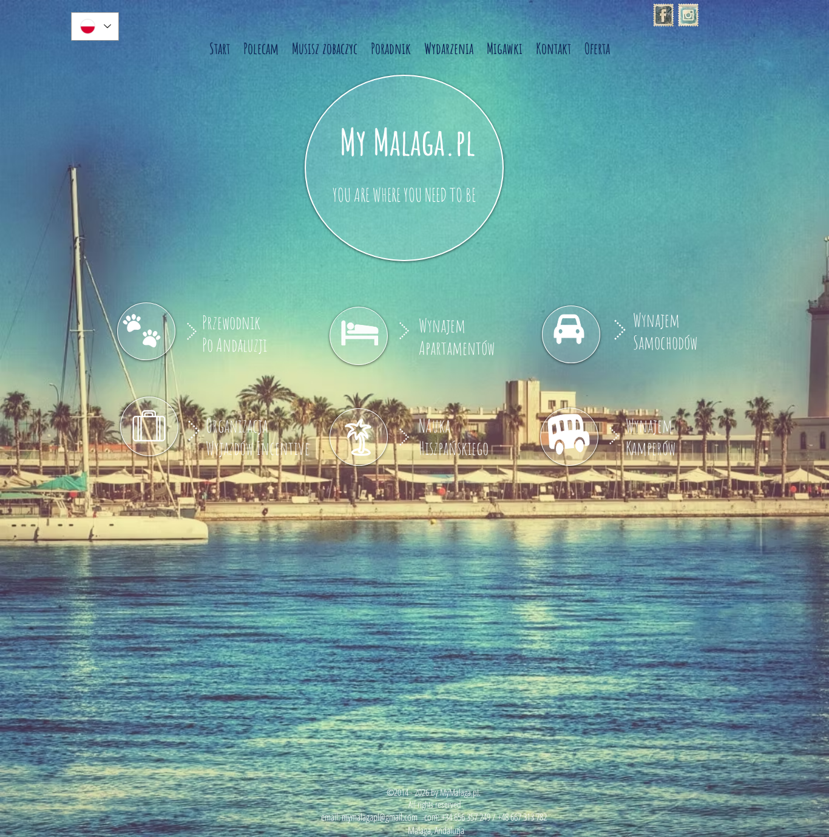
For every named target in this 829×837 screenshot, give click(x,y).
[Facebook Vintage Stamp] (663, 15)
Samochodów (665, 342)
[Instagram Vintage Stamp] (688, 15)
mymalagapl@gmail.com (380, 817)
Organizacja (237, 425)
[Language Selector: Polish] (95, 26)
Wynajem (656, 320)
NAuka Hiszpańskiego (454, 436)
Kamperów (650, 448)
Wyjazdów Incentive (258, 448)
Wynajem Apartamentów (457, 336)
